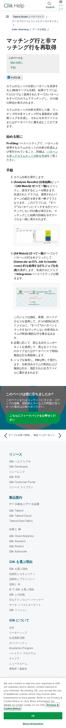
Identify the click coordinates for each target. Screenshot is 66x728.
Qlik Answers (17, 541)
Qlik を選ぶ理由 (18, 568)
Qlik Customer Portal (22, 482)
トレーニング (17, 471)
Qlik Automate (18, 551)
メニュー (60, 7)
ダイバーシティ (18, 642)
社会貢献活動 (17, 637)
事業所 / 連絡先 (18, 668)
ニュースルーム (18, 663)
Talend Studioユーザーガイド (28, 16)
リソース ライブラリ (21, 487)
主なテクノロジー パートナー (26, 599)
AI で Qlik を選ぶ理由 (21, 589)
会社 (11, 627)
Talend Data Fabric (21, 520)
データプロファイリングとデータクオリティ (35, 21)
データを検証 (39, 29)
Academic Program (21, 648)
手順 (13, 67)
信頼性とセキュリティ (22, 573)
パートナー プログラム (22, 653)
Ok (33, 715)
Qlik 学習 (14, 476)
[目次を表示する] (7, 16)
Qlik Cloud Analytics (21, 535)
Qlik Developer (18, 466)
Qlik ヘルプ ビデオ (20, 461)
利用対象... (16, 77)
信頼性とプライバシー (22, 579)
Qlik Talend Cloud (20, 515)
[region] (33, 703)
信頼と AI (14, 584)
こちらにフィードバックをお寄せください (33, 418)
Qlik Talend (16, 510)
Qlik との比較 (17, 594)
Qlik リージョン (18, 609)
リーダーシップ (18, 632)
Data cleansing (20, 29)
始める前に (16, 62)
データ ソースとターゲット (25, 604)
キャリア (14, 658)
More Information (33, 723)
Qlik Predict (16, 546)
